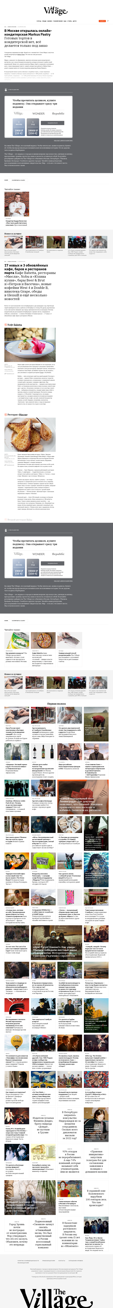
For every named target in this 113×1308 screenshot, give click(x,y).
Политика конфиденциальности (28, 1260)
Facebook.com (10, 373)
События (61, 1199)
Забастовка (35, 907)
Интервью (8, 218)
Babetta (18, 324)
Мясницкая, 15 (8, 366)
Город (39, 21)
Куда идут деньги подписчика (63, 140)
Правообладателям (48, 1260)
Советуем (61, 835)
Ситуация (34, 871)
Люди (44, 21)
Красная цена (9, 650)
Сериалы (8, 762)
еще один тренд (89, 1017)
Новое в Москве (12, 26)
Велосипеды (62, 980)
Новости (43, 1115)
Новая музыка (88, 834)
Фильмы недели (36, 835)
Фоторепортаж (37, 944)
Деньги (7, 1053)
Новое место (35, 650)
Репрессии (8, 1017)
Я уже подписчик (13, 89)
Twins (41, 372)
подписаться (52, 123)
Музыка (8, 871)
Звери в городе (62, 871)
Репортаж (8, 725)
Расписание (35, 1017)
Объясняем (88, 725)
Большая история (64, 796)
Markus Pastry (21, 54)
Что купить (62, 762)
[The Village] (56, 12)
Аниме (86, 871)
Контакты (61, 1260)
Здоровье (61, 725)
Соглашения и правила (76, 1260)
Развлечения (58, 21)
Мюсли (23, 414)
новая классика (10, 798)
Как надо (61, 650)
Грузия (34, 980)
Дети (74, 21)
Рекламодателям (23, 1263)
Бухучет (34, 762)
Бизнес (49, 21)
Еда (65, 21)
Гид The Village (36, 725)
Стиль (69, 21)
